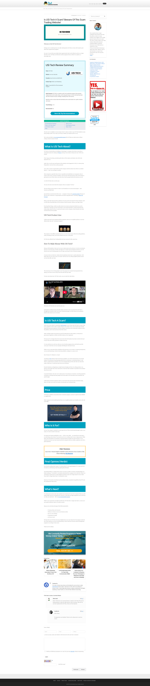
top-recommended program (60, 142)
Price (46, 133)
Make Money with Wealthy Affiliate (97, 68)
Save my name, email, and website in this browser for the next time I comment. (62, 639)
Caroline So (79, 20)
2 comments (84, 20)
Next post (83, 674)
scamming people (76, 198)
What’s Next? (69, 131)
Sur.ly (97, 127)
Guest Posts (100, 8)
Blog (94, 8)
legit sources (63, 330)
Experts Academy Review (95, 69)
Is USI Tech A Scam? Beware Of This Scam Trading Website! (64, 26)
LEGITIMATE (55, 591)
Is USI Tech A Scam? (49, 131)
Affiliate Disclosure (72, 685)
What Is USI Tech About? (50, 130)
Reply (81, 603)
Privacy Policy (64, 685)
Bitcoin (59, 157)
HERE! (91, 60)
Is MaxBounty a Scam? (94, 76)
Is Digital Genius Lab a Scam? (96, 72)
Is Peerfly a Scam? (93, 77)
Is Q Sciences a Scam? (94, 81)
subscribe (72, 656)
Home (90, 8)
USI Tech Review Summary (50, 128)
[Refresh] (52, 665)
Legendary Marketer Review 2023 (97, 67)
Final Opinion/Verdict (70, 130)
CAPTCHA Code (61, 669)
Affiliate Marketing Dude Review (96, 71)
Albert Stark (55, 603)
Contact (97, 8)
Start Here (104, 8)
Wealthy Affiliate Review (95, 78)
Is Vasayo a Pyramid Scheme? (96, 73)
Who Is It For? (69, 128)
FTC (50, 363)
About (92, 8)
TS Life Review (93, 80)
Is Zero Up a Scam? (94, 75)
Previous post (76, 674)
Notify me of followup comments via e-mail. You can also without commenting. (65, 656)
